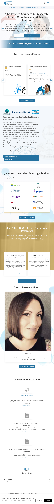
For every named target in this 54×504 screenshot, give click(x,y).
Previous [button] (3, 80)
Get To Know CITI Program (27, 217)
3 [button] (27, 47)
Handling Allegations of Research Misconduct (38, 67)
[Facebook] (25, 473)
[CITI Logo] (8, 3)
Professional (37, 59)
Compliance (28, 59)
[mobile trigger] (48, 3)
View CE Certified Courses (10, 156)
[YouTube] (31, 473)
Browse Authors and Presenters (27, 281)
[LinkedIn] (23, 473)
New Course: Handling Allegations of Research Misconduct (28, 44)
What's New (6, 59)
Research (14, 59)
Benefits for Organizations (32, 35)
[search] (45, 3)
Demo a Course (19, 35)
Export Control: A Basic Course (13, 66)
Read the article (26, 405)
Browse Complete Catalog (27, 100)
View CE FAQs (8, 159)
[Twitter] (28, 473)
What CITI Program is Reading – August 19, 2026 (27, 7)
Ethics (20, 59)
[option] (27, 7)
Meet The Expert (14, 273)
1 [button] (23, 47)
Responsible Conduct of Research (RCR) (37, 73)
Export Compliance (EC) (9, 72)
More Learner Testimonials (27, 366)
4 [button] (29, 47)
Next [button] (50, 80)
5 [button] (31, 47)
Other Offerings (47, 59)
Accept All (48, 500)
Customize (39, 500)
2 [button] (25, 47)
